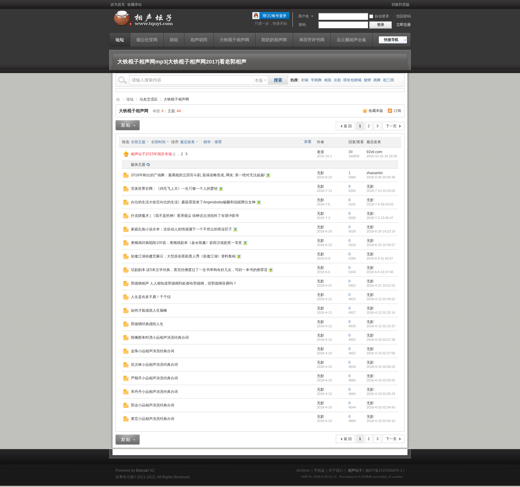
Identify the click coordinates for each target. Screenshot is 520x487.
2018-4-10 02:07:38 (381, 339)
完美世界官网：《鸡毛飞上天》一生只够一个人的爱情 (174, 188)
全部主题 (138, 142)
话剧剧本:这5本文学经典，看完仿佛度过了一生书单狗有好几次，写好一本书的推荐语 (199, 270)
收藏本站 (134, 4)
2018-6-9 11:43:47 (380, 258)
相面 (327, 80)
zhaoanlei (375, 173)
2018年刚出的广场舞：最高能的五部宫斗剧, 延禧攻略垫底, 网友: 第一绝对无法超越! (198, 175)
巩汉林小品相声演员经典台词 (154, 364)
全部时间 (158, 142)
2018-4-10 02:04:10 (381, 421)
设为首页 (117, 4)
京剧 (337, 80)
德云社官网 (146, 39)
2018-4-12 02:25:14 (381, 312)
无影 (320, 173)
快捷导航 (391, 40)
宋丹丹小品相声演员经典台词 (154, 392)
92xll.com (374, 152)
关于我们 (336, 470)
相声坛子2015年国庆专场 (151, 154)
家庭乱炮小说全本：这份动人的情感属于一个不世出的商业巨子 (181, 229)
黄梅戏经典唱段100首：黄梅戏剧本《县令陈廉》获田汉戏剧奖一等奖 (186, 243)
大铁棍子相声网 (234, 39)
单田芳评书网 (311, 39)
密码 (302, 25)
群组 (174, 39)
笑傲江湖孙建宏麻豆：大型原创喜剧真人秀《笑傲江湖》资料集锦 (183, 256)
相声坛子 (118, 99)
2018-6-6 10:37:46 (380, 272)
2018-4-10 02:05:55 (381, 380)
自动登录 (382, 16)
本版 (259, 80)
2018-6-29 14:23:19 (381, 231)
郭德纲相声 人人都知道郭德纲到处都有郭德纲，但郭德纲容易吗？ (184, 283)
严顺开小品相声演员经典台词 (154, 378)
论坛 (120, 39)
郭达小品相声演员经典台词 (152, 405)
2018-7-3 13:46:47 (380, 218)
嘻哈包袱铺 (352, 80)
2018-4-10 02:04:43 (381, 407)
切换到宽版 (401, 4)
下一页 (391, 126)
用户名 (303, 16)
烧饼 (367, 80)
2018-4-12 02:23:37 (381, 326)
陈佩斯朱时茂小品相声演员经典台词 (160, 337)
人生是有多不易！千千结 (151, 297)
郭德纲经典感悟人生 (147, 324)
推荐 (218, 142)
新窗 (307, 142)
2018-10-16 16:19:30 (382, 156)
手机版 (319, 470)
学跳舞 (316, 80)
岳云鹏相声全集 (351, 39)
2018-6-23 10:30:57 (381, 245)
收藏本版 (376, 111)
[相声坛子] (142, 26)
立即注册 (403, 25)
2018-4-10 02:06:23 (381, 366)
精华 (207, 142)
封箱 (304, 80)
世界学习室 (125, 477)
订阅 (397, 111)
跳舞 (377, 80)
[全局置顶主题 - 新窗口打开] (126, 155)
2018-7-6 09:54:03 (380, 204)
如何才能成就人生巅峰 (149, 310)
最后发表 (187, 142)
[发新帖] (128, 125)
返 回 (348, 126)
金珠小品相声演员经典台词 (152, 351)
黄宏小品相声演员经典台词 (152, 419)
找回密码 (403, 16)
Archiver (303, 470)
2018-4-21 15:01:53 (381, 285)
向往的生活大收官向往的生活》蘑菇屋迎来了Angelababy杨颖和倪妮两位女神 (193, 202)
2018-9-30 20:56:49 (381, 177)
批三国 (388, 80)
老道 (320, 152)
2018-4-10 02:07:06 (381, 353)
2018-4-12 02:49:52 (381, 299)
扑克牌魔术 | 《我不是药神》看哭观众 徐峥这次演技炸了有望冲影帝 (185, 216)
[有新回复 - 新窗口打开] (125, 176)
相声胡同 (198, 39)
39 (350, 152)
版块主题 (138, 164)
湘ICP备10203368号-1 (383, 470)
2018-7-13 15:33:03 (381, 191)
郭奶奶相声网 (274, 39)
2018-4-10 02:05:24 (381, 394)
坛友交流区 (149, 99)
